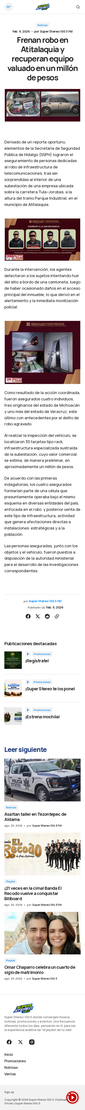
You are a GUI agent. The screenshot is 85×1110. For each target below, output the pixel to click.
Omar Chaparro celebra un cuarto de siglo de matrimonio (39, 969)
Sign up (9, 1092)
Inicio (8, 1054)
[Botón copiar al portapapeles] (57, 616)
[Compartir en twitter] (37, 616)
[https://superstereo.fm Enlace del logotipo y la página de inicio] (43, 6)
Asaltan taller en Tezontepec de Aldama (35, 816)
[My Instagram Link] (31, 1042)
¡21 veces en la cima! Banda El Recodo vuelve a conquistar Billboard (32, 893)
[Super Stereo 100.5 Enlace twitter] (20, 1042)
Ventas (10, 1074)
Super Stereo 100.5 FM (56, 31)
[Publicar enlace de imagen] (13, 660)
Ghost (8, 1103)
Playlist (10, 881)
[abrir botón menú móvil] (8, 7)
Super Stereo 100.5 (44, 978)
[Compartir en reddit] (47, 616)
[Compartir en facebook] (28, 616)
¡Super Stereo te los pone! (50, 688)
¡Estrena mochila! (42, 716)
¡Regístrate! (37, 660)
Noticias (42, 25)
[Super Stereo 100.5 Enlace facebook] (9, 1042)
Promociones (42, 654)
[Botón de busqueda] (78, 7)
